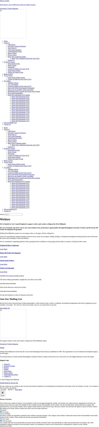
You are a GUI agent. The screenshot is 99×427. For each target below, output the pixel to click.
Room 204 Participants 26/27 (20, 96)
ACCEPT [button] (3, 389)
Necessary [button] (3, 410)
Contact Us (7, 124)
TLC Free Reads (13, 84)
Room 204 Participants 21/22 (20, 105)
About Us (7, 43)
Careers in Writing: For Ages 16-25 (18, 69)
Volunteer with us (13, 83)
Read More (18, 389)
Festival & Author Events (15, 72)
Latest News (11, 44)
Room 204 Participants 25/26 (20, 98)
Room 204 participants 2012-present (19, 95)
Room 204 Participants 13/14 (20, 119)
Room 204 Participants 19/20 (20, 109)
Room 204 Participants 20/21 (20, 107)
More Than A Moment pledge (17, 57)
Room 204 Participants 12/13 (20, 121)
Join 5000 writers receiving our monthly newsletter (12, 275)
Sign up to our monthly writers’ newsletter (20, 90)
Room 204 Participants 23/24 (20, 102)
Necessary (5, 412)
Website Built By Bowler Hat (9, 383)
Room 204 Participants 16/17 (20, 114)
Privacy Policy (12, 55)
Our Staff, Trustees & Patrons (17, 46)
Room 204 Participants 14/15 (20, 117)
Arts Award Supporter (14, 50)
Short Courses (12, 65)
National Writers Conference (9, 245)
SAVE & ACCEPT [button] (6, 426)
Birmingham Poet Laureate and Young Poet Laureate (24, 91)
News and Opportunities (15, 93)
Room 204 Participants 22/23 (20, 103)
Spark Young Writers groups (16, 77)
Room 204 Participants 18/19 (20, 110)
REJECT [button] (11, 389)
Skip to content (4, 1)
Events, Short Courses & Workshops (8, 291)
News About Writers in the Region (8, 283)
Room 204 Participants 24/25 (20, 100)
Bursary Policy (12, 53)
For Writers (7, 81)
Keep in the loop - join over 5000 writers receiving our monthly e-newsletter (18, 4)
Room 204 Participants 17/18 (20, 112)
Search (2, 214)
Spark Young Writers (14, 70)
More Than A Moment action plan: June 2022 (25, 58)
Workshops (11, 67)
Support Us (11, 60)
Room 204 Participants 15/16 (20, 116)
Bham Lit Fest (8, 74)
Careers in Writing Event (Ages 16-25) (19, 79)
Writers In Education (7, 268)
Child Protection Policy (15, 51)
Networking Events (14, 63)
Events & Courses (9, 62)
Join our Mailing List (10, 123)
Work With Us (12, 48)
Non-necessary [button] (4, 419)
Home (6, 41)
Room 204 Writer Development (10, 253)
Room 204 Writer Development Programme (21, 88)
